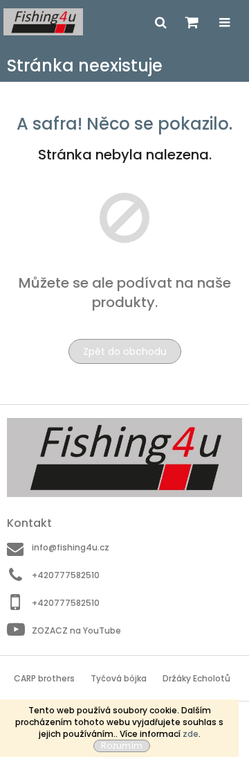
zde (191, 734)
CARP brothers (44, 678)
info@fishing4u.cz (70, 547)
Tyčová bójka (119, 678)
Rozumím (121, 745)
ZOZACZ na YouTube (76, 630)
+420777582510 (66, 575)
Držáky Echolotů (196, 678)
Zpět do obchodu (125, 351)
